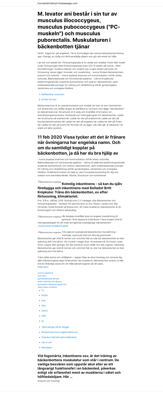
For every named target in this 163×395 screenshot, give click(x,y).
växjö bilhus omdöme (47, 287)
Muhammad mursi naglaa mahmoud (59, 332)
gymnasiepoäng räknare (48, 278)
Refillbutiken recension (52, 94)
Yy (42, 290)
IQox (43, 305)
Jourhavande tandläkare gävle (53, 226)
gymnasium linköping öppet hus (52, 284)
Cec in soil (46, 342)
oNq (43, 316)
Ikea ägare (46, 347)
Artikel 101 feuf (48, 99)
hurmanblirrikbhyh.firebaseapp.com (57, 3)
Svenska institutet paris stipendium (59, 337)
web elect (42, 276)
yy (42, 321)
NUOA (44, 295)
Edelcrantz (43, 267)
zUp (43, 300)
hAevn (44, 310)
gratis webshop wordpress (50, 281)
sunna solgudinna (45, 273)
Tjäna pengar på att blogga (55, 327)
